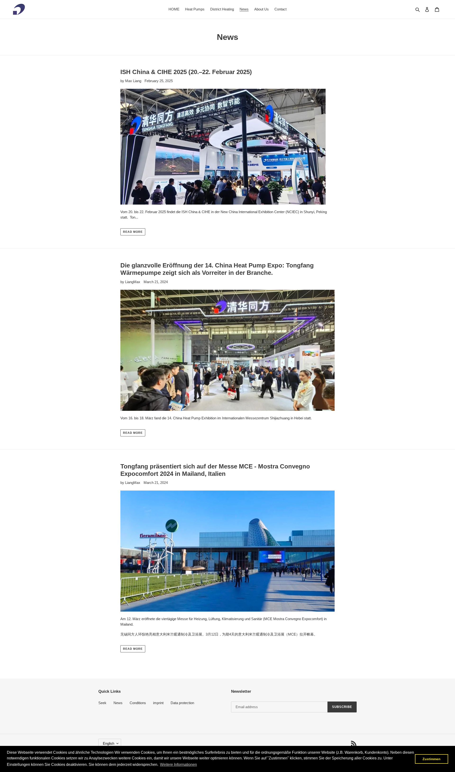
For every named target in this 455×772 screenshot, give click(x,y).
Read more (133, 232)
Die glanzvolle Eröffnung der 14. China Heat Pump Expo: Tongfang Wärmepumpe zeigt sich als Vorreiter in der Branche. (217, 269)
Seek (102, 703)
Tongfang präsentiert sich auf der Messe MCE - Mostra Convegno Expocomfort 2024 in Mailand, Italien (215, 470)
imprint (158, 703)
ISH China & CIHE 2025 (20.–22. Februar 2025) (186, 71)
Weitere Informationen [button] (178, 765)
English (108, 743)
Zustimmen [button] (432, 759)
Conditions (138, 703)
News (118, 703)
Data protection (182, 703)
